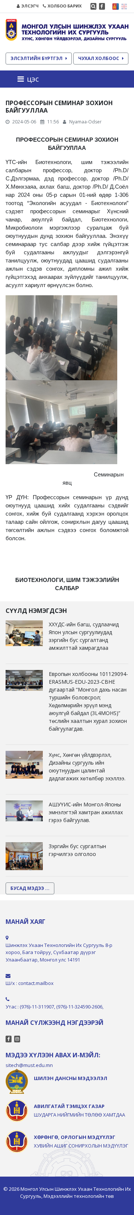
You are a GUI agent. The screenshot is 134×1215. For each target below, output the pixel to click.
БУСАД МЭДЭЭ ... (30, 888)
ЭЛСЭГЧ (30, 6)
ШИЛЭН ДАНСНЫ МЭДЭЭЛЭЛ (70, 1078)
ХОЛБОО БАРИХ (65, 6)
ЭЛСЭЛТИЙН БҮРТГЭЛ (36, 58)
